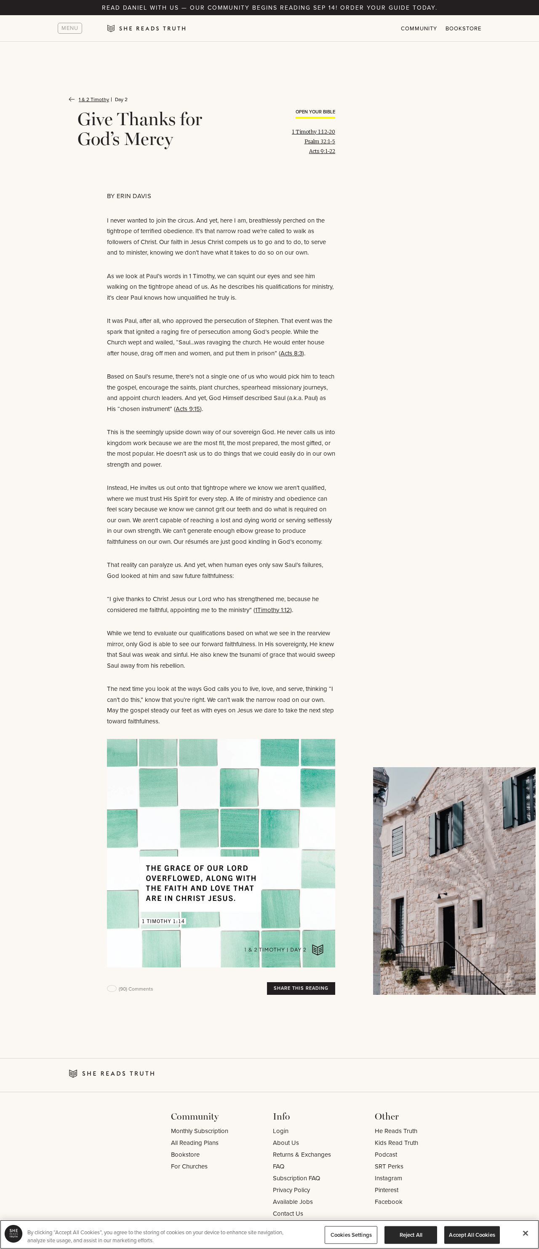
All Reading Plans (195, 1142)
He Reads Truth (396, 1130)
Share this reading (301, 988)
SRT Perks (389, 1166)
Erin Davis (134, 195)
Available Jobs (293, 1201)
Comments (136, 988)
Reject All (411, 1235)
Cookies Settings (351, 1235)
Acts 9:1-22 (322, 151)
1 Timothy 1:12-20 (313, 132)
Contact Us (288, 1213)
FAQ (278, 1166)
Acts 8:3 (291, 353)
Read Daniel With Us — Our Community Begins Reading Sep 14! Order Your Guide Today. (270, 7)
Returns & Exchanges (302, 1154)
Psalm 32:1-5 (319, 141)
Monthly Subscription (199, 1130)
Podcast (386, 1154)
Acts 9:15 (188, 408)
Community (419, 28)
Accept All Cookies (472, 1235)
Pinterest (386, 1189)
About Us (286, 1142)
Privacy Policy (291, 1189)
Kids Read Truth (396, 1142)
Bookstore (463, 28)
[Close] (525, 1233)
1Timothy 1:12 (272, 609)
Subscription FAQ (296, 1178)
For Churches (189, 1166)
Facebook (389, 1201)
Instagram (388, 1178)
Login (280, 1130)
